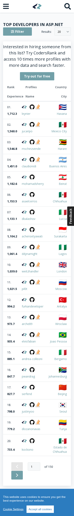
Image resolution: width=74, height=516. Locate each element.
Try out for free (37, 76)
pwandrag (28, 376)
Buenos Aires (58, 166)
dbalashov (28, 219)
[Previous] (17, 466)
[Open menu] (6, 6)
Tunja (63, 429)
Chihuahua (60, 201)
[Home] (37, 6)
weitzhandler (30, 271)
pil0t (24, 289)
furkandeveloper (32, 306)
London (62, 271)
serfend (27, 394)
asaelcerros (29, 201)
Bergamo (60, 359)
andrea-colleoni (32, 359)
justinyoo (28, 411)
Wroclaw (61, 324)
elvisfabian (29, 341)
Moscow (61, 289)
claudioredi (29, 166)
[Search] (67, 6)
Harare (62, 149)
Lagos (63, 254)
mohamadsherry (33, 184)
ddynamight (29, 254)
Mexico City (59, 131)
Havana (62, 114)
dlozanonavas (31, 429)
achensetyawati (32, 236)
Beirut (63, 184)
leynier (26, 114)
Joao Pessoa (58, 341)
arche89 (27, 324)
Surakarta (60, 236)
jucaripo (27, 131)
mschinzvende (31, 149)
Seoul (63, 411)
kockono (27, 450)
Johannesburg (58, 376)
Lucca (63, 219)
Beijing (62, 394)
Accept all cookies (40, 509)
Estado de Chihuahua (60, 449)
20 (59, 32)
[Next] (17, 475)
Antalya (62, 306)
